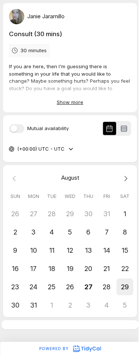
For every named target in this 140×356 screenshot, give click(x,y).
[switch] (16, 128)
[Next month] (125, 178)
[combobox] (18, 149)
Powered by (54, 348)
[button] (125, 287)
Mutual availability (48, 128)
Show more (70, 102)
